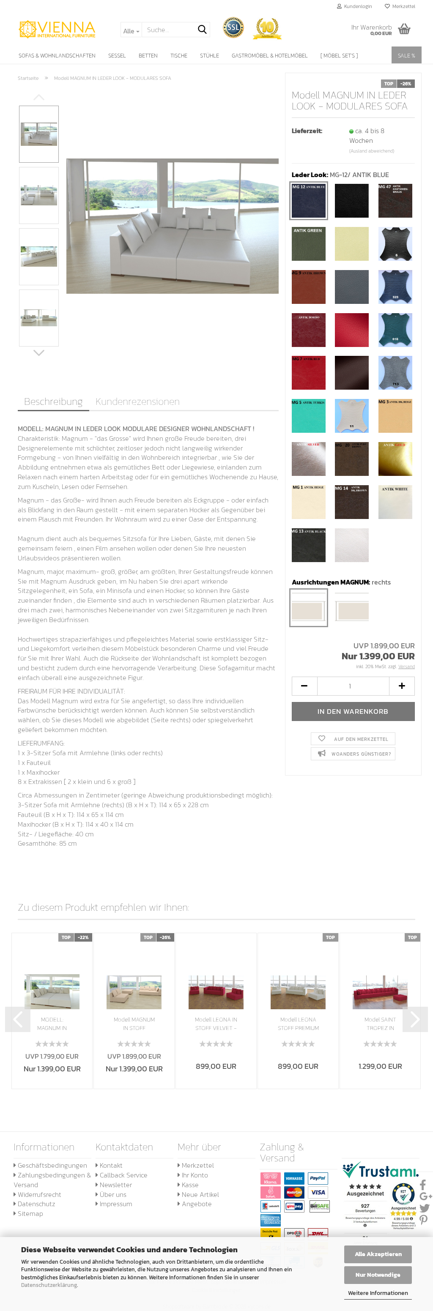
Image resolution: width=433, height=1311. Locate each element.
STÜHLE (209, 56)
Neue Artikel (199, 1194)
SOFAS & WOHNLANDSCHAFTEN (57, 56)
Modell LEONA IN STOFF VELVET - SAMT (216, 1024)
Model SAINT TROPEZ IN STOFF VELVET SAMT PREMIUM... (380, 1024)
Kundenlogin (357, 6)
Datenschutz (35, 1204)
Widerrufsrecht (38, 1194)
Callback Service (123, 1175)
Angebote (196, 1204)
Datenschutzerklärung (49, 1285)
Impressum (115, 1204)
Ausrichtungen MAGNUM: (341, 582)
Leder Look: (340, 175)
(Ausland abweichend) (371, 150)
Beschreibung (53, 401)
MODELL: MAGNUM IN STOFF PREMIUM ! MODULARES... (52, 1024)
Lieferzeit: (307, 131)
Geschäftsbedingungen (51, 1165)
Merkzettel (402, 6)
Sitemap (29, 1213)
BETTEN (148, 56)
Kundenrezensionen (138, 401)
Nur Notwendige (378, 1274)
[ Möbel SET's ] (339, 56)
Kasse (189, 1185)
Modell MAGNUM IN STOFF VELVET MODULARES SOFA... (134, 1024)
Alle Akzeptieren (378, 1254)
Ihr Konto (194, 1175)
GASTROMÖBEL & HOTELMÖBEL (270, 56)
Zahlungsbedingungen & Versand (52, 1180)
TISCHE (178, 56)
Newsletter (115, 1185)
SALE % (406, 56)
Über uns (112, 1194)
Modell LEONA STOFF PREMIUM (298, 1024)
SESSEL (117, 56)
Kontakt (110, 1165)
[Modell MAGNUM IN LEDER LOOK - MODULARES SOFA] (172, 225)
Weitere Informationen (378, 1293)
